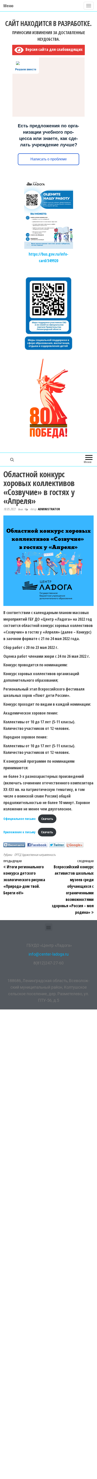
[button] (48, 927)
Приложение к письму (19, 832)
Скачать (47, 819)
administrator (49, 509)
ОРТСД (17, 854)
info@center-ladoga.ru (49, 954)
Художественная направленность (38, 854)
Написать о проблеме (48, 159)
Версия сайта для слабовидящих (53, 49)
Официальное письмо (19, 819)
